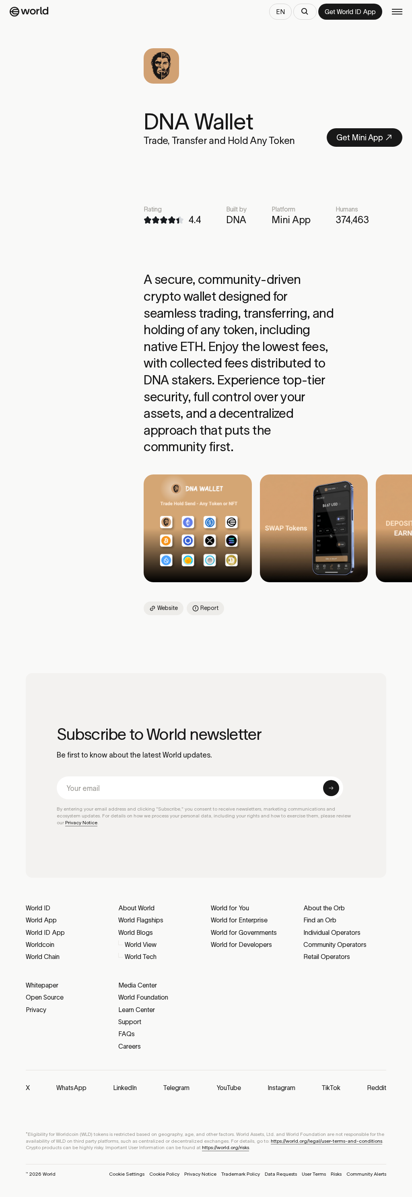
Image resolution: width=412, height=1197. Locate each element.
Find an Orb (319, 920)
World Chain (43, 956)
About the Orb (324, 908)
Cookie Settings (126, 1173)
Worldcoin (40, 944)
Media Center (137, 985)
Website (167, 608)
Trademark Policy (240, 1173)
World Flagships (140, 920)
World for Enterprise (239, 920)
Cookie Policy (164, 1173)
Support (129, 1021)
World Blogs (135, 932)
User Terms (314, 1173)
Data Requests (281, 1173)
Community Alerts (366, 1173)
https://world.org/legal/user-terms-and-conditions (326, 1141)
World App (41, 920)
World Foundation (143, 997)
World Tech (141, 956)
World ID (38, 908)
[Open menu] (397, 11)
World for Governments (244, 932)
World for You (230, 908)
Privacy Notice (81, 822)
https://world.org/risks (225, 1147)
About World (136, 908)
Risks (336, 1173)
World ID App (45, 932)
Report (209, 608)
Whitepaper (42, 985)
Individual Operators (331, 932)
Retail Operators (326, 956)
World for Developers (241, 944)
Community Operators (335, 944)
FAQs (126, 1033)
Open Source (45, 997)
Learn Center (136, 1009)
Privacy (36, 1009)
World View (141, 944)
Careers (129, 1046)
